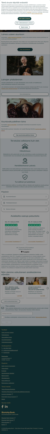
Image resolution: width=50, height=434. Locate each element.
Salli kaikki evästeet (24, 18)
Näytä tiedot (24, 27)
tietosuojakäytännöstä (37, 13)
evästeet (29, 12)
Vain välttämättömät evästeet (24, 23)
